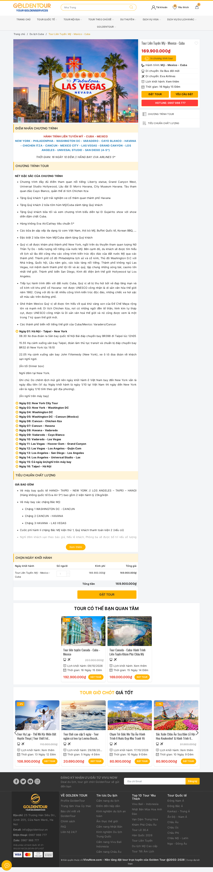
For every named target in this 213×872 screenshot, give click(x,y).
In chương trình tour (161, 58)
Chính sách (68, 821)
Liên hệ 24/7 (69, 832)
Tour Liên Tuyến (142, 840)
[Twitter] (23, 781)
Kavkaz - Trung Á (178, 811)
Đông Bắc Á (175, 806)
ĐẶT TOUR (96, 677)
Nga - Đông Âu (177, 843)
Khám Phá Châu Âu (144, 824)
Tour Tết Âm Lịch (143, 851)
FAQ (63, 826)
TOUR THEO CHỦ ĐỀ (100, 19)
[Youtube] (30, 781)
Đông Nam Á (175, 800)
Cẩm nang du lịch (107, 800)
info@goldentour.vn (35, 829)
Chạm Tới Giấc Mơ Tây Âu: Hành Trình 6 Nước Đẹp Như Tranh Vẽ (127, 736)
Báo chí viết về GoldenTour (70, 813)
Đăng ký (192, 781)
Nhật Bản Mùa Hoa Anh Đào (147, 811)
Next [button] (197, 732)
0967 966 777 (38, 835)
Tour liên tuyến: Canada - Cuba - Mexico (81, 652)
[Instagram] (37, 781)
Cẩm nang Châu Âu (108, 851)
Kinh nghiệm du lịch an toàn (111, 813)
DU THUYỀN (127, 19)
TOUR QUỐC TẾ (46, 19)
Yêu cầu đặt (184, 94)
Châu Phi (173, 832)
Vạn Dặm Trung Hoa (145, 819)
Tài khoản (162, 7)
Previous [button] (15, 732)
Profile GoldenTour (73, 800)
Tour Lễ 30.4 (140, 830)
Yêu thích (181, 7)
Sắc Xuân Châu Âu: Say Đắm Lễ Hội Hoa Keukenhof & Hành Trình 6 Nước (175, 738)
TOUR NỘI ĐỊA (72, 19)
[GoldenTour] (32, 7)
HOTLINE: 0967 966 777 (170, 102)
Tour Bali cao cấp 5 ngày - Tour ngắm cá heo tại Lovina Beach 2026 (81, 738)
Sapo (130, 863)
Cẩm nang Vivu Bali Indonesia (109, 844)
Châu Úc (173, 827)
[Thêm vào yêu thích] (196, 43)
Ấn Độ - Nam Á (177, 816)
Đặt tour (107, 594)
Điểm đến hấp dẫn (108, 806)
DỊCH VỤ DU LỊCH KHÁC (181, 19)
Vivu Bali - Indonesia (145, 804)
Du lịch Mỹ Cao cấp (145, 846)
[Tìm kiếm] (131, 7)
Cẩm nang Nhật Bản (109, 826)
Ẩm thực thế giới (107, 821)
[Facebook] (16, 781)
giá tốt (106, 692)
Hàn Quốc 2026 (142, 835)
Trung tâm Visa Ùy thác (76, 806)
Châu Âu (172, 822)
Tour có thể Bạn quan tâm (106, 608)
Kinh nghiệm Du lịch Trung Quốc (109, 834)
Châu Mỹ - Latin (177, 838)
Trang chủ (23, 19)
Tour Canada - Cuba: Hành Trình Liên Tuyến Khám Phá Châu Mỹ (127, 652)
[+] (68, 572)
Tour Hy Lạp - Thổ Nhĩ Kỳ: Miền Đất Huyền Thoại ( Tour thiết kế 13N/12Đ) (36, 738)
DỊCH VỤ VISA (151, 19)
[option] (75, 80)
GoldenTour (105, 26)
